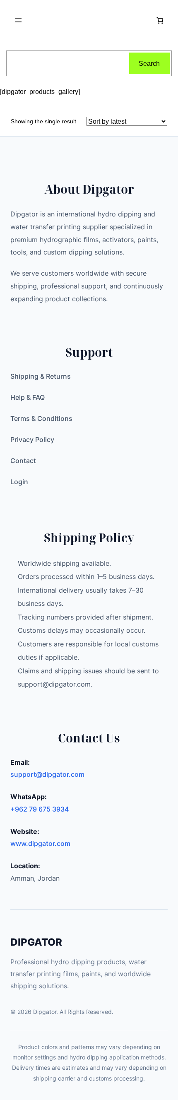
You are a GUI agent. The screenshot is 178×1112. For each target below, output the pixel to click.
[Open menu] (18, 20)
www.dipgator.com (40, 843)
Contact (23, 460)
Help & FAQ (27, 397)
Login (19, 482)
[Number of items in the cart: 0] (159, 20)
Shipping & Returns (40, 376)
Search (149, 63)
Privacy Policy (32, 439)
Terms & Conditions (41, 418)
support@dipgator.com (47, 774)
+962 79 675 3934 (39, 809)
